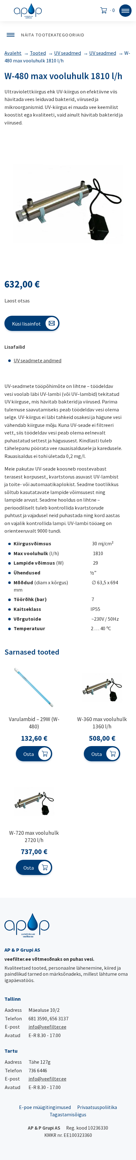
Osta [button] (28, 754)
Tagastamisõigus (68, 1115)
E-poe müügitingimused (45, 1107)
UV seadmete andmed (37, 360)
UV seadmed (67, 53)
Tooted (38, 53)
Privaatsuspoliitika (97, 1107)
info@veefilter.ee (47, 1027)
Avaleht (13, 53)
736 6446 (37, 1070)
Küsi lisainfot (26, 323)
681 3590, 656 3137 (48, 1018)
